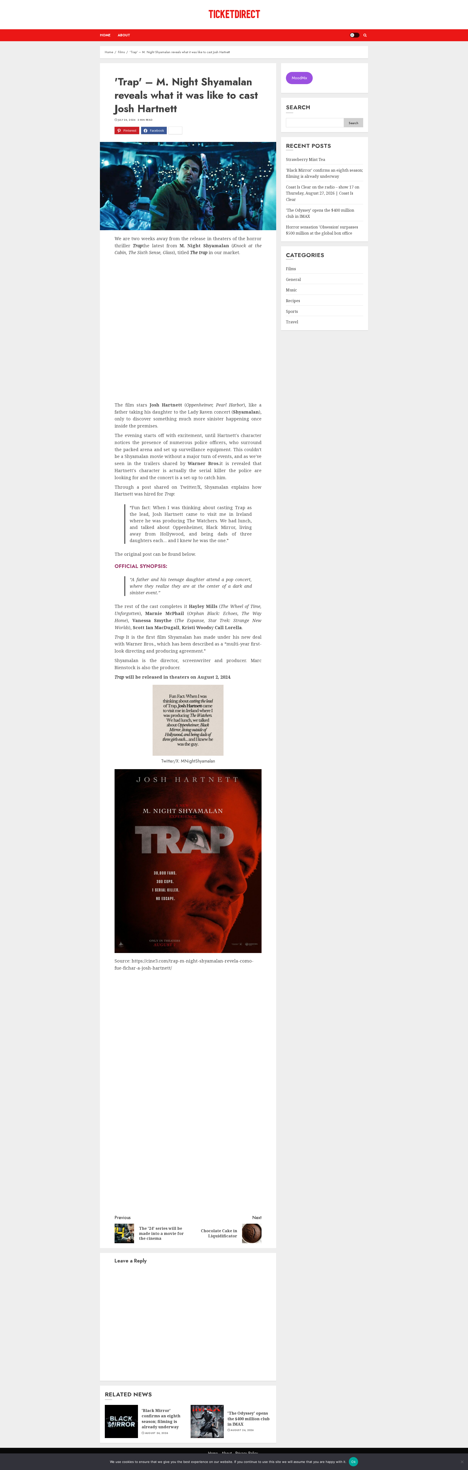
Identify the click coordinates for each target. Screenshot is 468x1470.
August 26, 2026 (156, 1433)
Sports (292, 311)
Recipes (293, 301)
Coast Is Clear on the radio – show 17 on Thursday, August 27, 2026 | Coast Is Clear (322, 193)
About (124, 35)
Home (105, 35)
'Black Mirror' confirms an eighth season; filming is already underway (161, 1419)
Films (291, 269)
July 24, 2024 (127, 120)
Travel (292, 322)
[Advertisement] (188, 292)
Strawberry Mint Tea (305, 159)
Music (291, 290)
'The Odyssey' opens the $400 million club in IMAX (248, 1418)
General (293, 279)
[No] (461, 1461)
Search (298, 107)
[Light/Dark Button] (355, 35)
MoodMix (299, 78)
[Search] (365, 35)
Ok (353, 1462)
